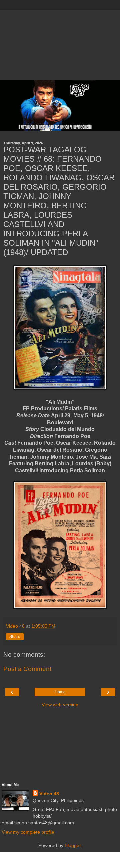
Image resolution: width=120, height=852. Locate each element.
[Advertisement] (60, 43)
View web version (60, 704)
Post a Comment (27, 668)
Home (60, 692)
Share (14, 636)
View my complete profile (28, 832)
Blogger (73, 845)
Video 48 (49, 793)
